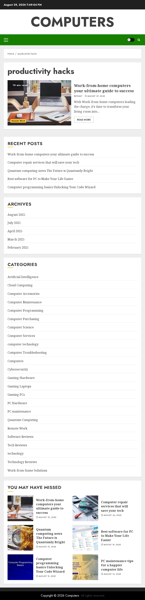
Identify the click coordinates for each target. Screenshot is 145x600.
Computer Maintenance (25, 302)
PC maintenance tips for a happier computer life (117, 565)
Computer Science (21, 327)
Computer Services (21, 336)
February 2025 (18, 247)
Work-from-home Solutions (27, 470)
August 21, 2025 (47, 546)
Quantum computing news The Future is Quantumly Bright (50, 171)
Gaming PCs (16, 395)
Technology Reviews (22, 462)
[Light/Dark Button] (131, 40)
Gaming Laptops (19, 386)
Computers (72, 22)
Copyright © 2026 (53, 595)
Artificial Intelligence (23, 277)
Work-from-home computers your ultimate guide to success (104, 88)
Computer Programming (25, 310)
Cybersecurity (18, 369)
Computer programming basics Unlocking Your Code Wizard (52, 187)
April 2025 (15, 231)
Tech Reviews (17, 445)
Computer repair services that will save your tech (43, 162)
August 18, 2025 (112, 544)
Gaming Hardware (21, 378)
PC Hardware (17, 403)
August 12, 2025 (112, 574)
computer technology (23, 344)
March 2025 (16, 239)
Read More (84, 119)
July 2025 (14, 223)
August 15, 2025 (47, 576)
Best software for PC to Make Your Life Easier (40, 179)
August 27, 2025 (96, 96)
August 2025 (16, 215)
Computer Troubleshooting (27, 352)
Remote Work (18, 120)
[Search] (139, 40)
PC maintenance (19, 411)
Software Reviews (20, 437)
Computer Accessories (23, 294)
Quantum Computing (23, 420)
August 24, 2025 (112, 515)
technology (16, 453)
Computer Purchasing (23, 319)
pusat (79, 96)
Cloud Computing (20, 285)
